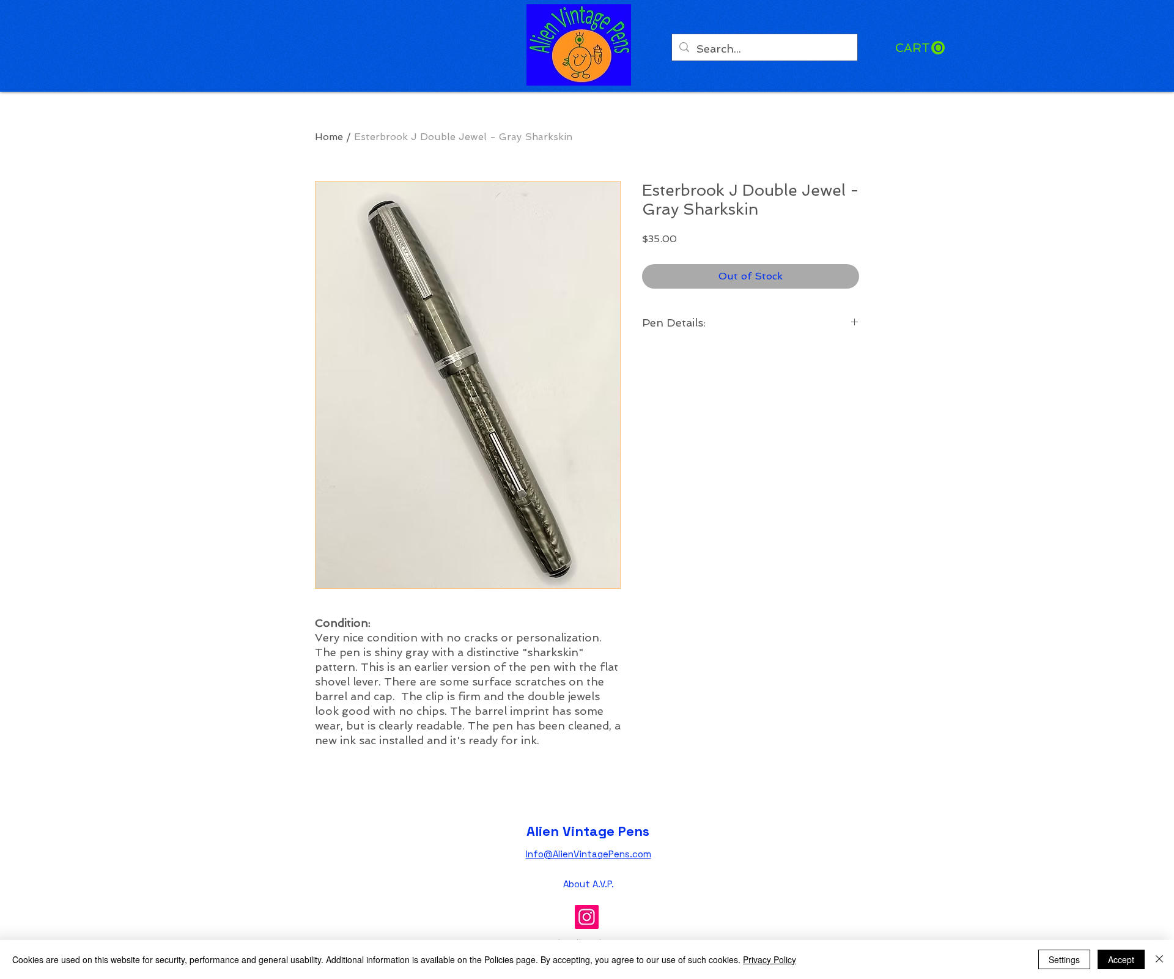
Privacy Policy (769, 959)
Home (329, 136)
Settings (1064, 959)
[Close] (1159, 959)
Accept (1121, 959)
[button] (920, 48)
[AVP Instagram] (587, 917)
